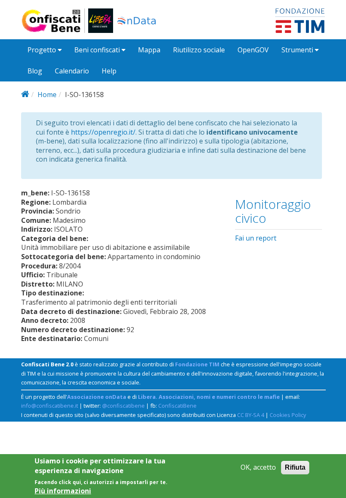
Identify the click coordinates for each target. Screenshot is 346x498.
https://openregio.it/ (103, 132)
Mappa (149, 49)
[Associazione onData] (136, 20)
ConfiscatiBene (177, 405)
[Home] (54, 20)
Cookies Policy (288, 415)
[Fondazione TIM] (300, 19)
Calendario (72, 71)
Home (47, 94)
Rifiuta (295, 467)
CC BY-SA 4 (250, 415)
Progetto (42, 49)
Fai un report (255, 238)
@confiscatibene (123, 405)
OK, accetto (258, 467)
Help (109, 71)
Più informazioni (63, 491)
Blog (34, 71)
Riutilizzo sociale (199, 49)
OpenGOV (253, 49)
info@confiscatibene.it (49, 405)
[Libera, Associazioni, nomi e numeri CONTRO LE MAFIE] (100, 20)
